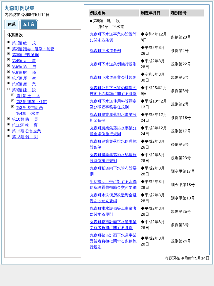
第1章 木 (28, 96)
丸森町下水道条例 (105, 50)
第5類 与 (24, 66)
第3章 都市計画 (29, 107)
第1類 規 (24, 43)
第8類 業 (24, 84)
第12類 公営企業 (26, 131)
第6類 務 (24, 72)
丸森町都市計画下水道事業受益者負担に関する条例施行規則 (113, 241)
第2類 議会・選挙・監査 (33, 49)
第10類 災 (25, 119)
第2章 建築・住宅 (31, 101)
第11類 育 (25, 125)
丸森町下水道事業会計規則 (113, 77)
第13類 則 (25, 137)
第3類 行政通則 (25, 55)
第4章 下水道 (27, 113)
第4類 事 (24, 60)
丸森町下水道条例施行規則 (113, 64)
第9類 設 (24, 90)
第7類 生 (24, 78)
